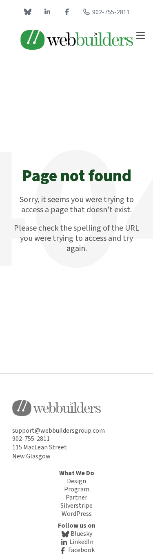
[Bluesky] (28, 12)
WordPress (77, 513)
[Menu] (140, 35)
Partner (76, 497)
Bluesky (80, 533)
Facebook (81, 550)
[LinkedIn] (47, 12)
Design (76, 481)
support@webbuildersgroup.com (58, 430)
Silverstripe (76, 505)
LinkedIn (80, 541)
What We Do (76, 473)
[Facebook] (67, 12)
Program (76, 489)
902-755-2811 (111, 12)
